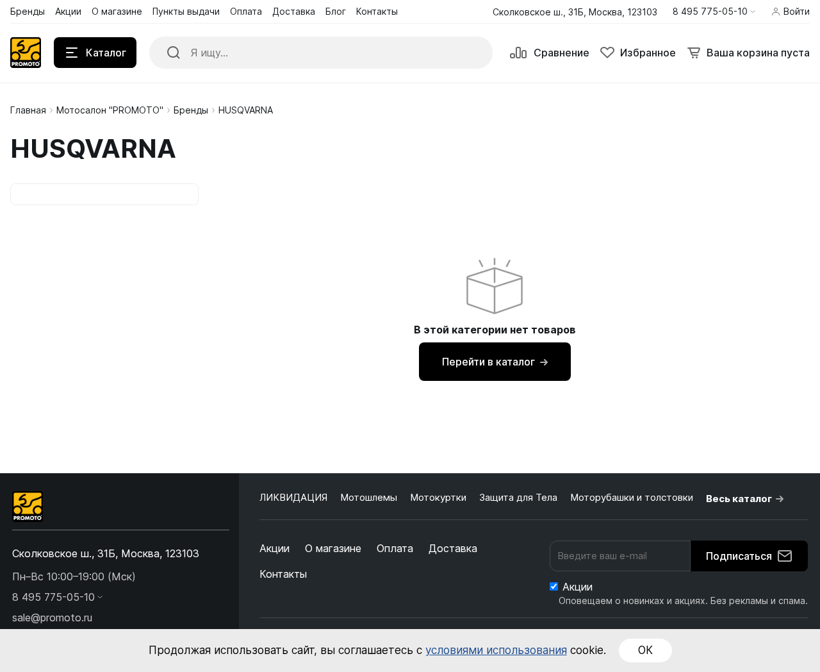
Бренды (191, 110)
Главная (28, 110)
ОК (645, 650)
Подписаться (739, 556)
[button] (714, 11)
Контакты (283, 573)
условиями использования (496, 650)
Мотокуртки (438, 497)
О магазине (333, 548)
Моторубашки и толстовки (631, 497)
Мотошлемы (368, 497)
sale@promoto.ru (52, 617)
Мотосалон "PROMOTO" (109, 110)
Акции (274, 548)
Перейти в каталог (488, 361)
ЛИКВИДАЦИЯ (293, 497)
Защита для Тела (518, 497)
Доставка (453, 548)
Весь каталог (739, 498)
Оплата (395, 548)
